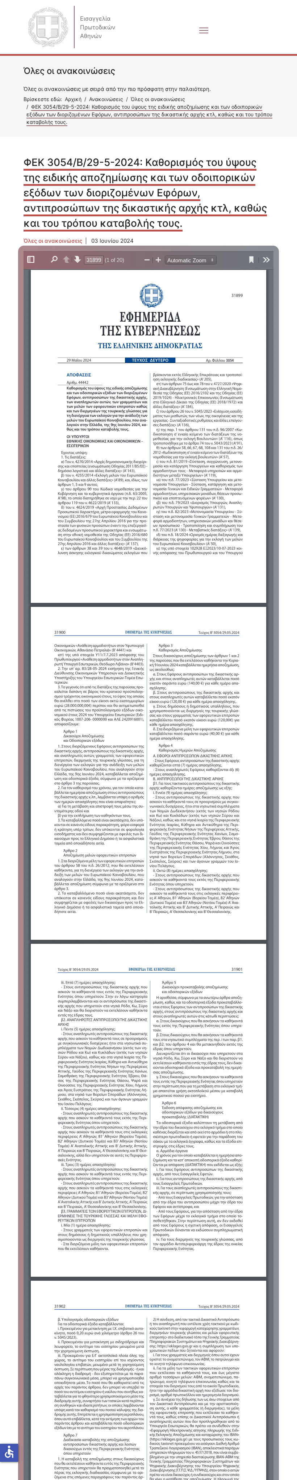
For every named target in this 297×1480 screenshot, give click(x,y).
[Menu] (138, 65)
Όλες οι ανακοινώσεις (53, 241)
